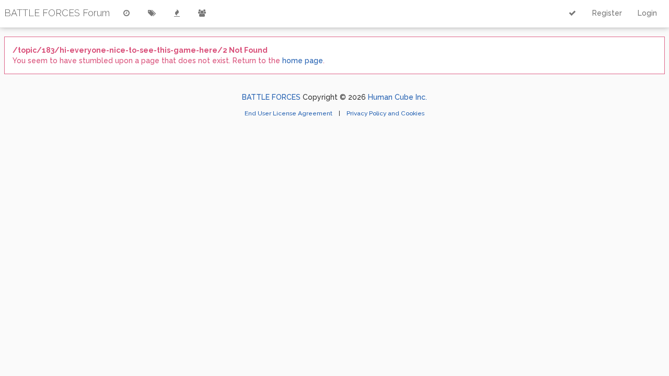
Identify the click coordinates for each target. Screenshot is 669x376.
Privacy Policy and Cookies (385, 113)
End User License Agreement (289, 113)
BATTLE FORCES (271, 97)
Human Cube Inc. (397, 97)
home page (302, 60)
